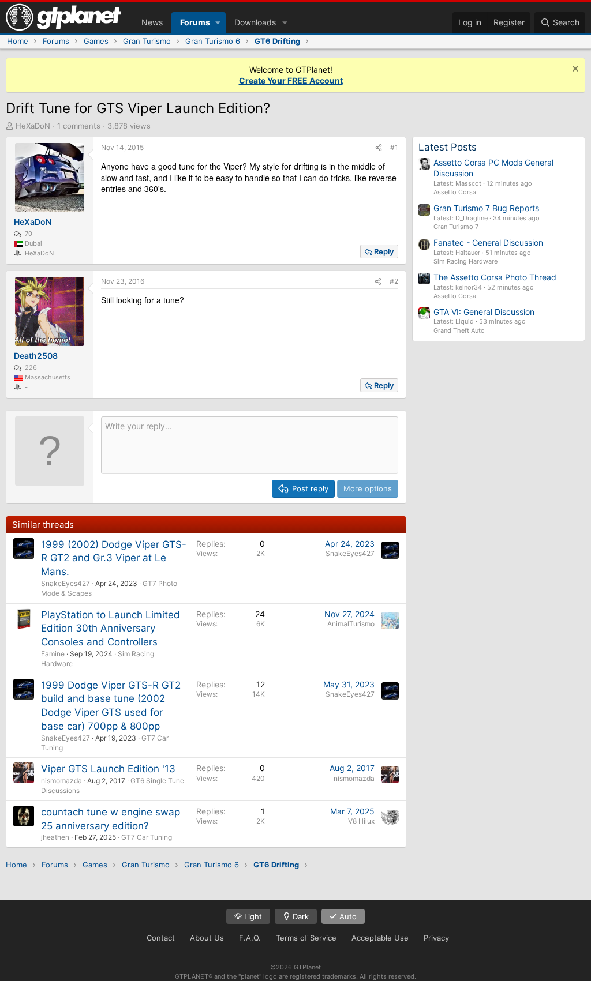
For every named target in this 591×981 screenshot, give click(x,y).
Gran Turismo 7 (455, 227)
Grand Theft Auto (459, 330)
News (152, 22)
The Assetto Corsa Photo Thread (494, 277)
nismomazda (61, 780)
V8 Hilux (361, 821)
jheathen (55, 837)
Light (252, 916)
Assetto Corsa (454, 192)
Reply (384, 251)
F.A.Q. (250, 937)
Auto (347, 916)
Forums (195, 22)
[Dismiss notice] (574, 70)
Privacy (436, 937)
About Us (207, 937)
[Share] (378, 148)
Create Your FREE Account (291, 80)
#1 (394, 147)
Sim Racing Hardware (465, 261)
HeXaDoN (33, 125)
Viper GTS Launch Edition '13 (108, 769)
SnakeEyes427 (65, 583)
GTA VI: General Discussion (483, 312)
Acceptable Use (380, 937)
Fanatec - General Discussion (488, 242)
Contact (161, 937)
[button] (218, 22)
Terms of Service (306, 937)
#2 (394, 281)
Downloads (255, 22)
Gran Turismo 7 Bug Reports (486, 208)
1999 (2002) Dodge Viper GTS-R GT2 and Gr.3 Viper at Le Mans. (113, 558)
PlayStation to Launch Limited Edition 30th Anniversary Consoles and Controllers (110, 628)
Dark (299, 916)
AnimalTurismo (351, 623)
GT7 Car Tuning (146, 837)
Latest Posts (447, 147)
